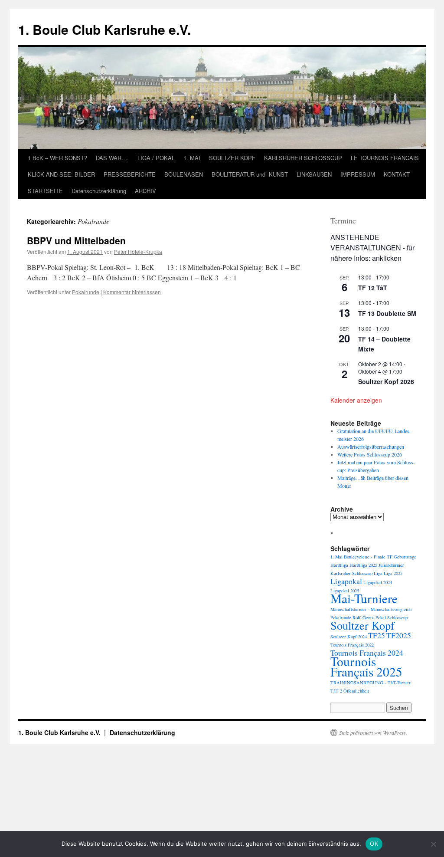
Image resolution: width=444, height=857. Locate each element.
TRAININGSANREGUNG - (358, 683)
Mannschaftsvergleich (391, 609)
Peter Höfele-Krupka (138, 251)
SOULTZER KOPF (232, 158)
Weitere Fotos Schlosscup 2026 (369, 454)
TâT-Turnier (399, 683)
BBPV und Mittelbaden (76, 240)
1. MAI (191, 158)
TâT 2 (336, 691)
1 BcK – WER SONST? (57, 158)
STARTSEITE (45, 191)
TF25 (376, 635)
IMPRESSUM (357, 174)
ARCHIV (145, 191)
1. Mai (336, 557)
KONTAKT (397, 174)
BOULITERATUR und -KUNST (250, 174)
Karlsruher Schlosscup (351, 573)
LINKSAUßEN (314, 174)
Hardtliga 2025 (363, 565)
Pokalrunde (85, 292)
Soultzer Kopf (362, 625)
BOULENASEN (183, 174)
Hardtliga (339, 565)
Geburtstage (405, 557)
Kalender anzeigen (356, 400)
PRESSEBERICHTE (130, 174)
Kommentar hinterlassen (132, 292)
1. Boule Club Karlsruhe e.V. (104, 29)
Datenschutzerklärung (99, 191)
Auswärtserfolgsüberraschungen (370, 446)
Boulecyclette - (358, 557)
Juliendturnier (391, 565)
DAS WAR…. (112, 158)
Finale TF (383, 557)
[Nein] (433, 844)
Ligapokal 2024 (377, 582)
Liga (378, 573)
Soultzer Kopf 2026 (386, 381)
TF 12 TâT (372, 287)
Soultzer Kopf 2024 (348, 637)
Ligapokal (346, 581)
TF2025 (398, 635)
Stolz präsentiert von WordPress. (373, 732)
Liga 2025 (393, 573)
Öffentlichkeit (356, 691)
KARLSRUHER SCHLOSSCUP (303, 158)
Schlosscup (397, 617)
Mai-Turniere (364, 598)
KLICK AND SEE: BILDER (61, 174)
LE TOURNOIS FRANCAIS (385, 158)
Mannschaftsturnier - (349, 609)
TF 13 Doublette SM (387, 313)
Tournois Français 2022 (352, 645)
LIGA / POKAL (156, 158)
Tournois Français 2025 (366, 666)
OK (374, 843)
